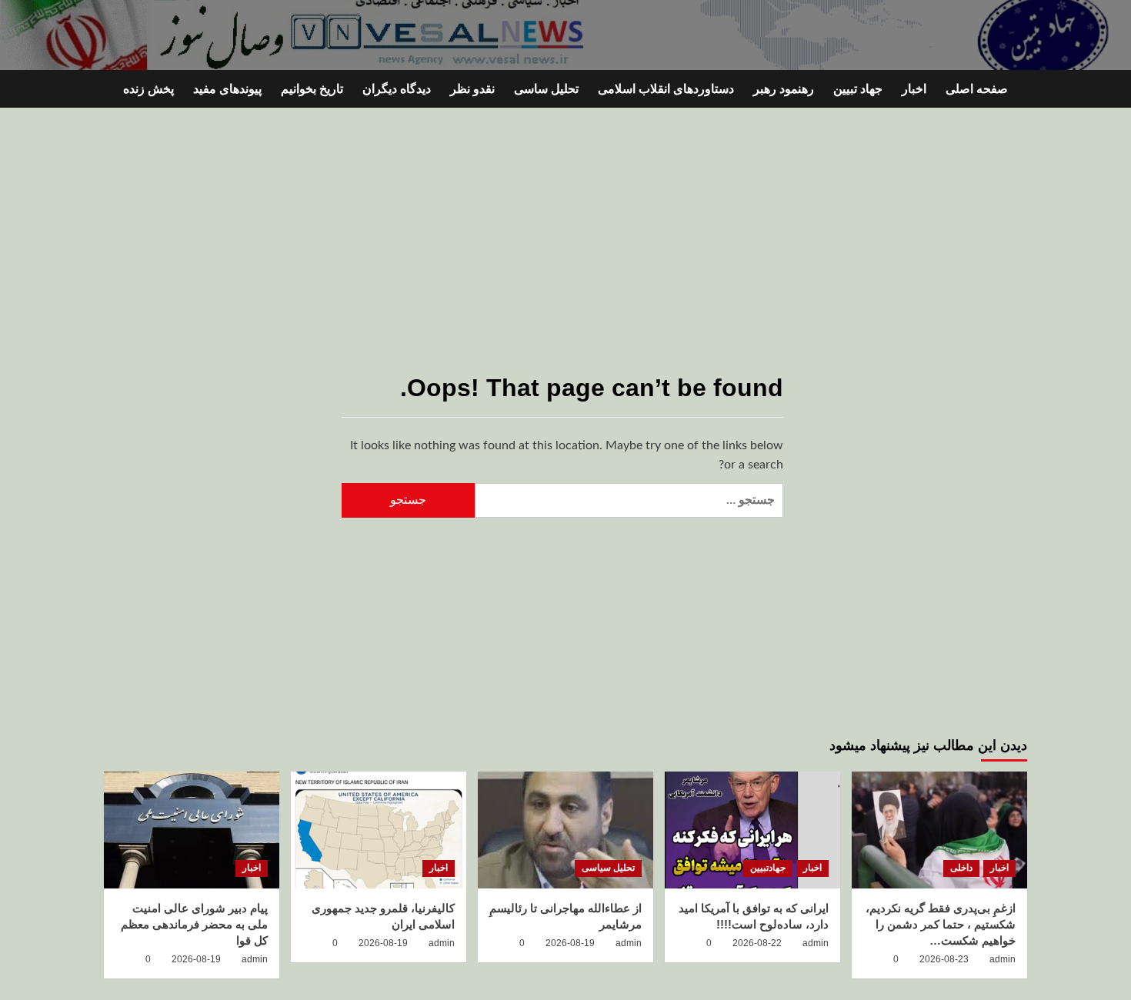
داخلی (961, 867)
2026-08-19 (570, 943)
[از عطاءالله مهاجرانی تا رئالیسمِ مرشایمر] (565, 830)
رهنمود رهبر (783, 88)
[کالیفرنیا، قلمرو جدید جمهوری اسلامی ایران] (378, 830)
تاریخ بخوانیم (312, 88)
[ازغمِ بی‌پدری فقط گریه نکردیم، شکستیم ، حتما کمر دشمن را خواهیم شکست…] (939, 830)
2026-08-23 (944, 959)
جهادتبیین (768, 867)
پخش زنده (148, 88)
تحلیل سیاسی (608, 867)
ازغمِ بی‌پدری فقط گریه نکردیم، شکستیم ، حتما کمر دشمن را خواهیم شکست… (941, 924)
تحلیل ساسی (546, 88)
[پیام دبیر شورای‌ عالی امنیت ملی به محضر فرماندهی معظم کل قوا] (191, 830)
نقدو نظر (472, 88)
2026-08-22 (757, 943)
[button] (113, 88)
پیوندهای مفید (227, 88)
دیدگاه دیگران (396, 88)
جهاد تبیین (857, 88)
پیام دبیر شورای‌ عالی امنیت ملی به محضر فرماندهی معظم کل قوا (194, 924)
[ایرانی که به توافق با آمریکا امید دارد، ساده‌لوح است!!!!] (752, 830)
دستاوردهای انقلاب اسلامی (666, 88)
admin (1002, 959)
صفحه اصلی (977, 88)
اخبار (914, 88)
